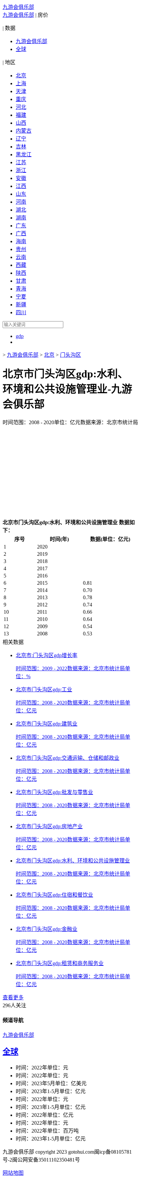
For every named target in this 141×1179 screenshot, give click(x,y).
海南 (21, 241)
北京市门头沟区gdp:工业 (44, 689)
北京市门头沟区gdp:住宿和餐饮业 (54, 895)
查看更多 (13, 997)
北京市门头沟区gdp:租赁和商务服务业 (60, 963)
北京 (21, 75)
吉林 (21, 146)
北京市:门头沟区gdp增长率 (46, 655)
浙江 (21, 170)
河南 (21, 202)
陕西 (21, 273)
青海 (21, 289)
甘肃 (21, 281)
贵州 (21, 249)
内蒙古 (23, 131)
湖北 (21, 210)
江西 (21, 186)
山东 (21, 194)
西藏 (21, 265)
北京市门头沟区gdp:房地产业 (49, 826)
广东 (21, 225)
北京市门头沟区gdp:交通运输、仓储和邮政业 (67, 758)
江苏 (21, 162)
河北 (21, 107)
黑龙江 (23, 154)
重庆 (21, 99)
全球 (21, 49)
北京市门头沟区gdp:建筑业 (46, 724)
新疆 (21, 304)
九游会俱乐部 (18, 7)
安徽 (21, 178)
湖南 (21, 217)
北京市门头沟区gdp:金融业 (46, 929)
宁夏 (21, 296)
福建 (21, 115)
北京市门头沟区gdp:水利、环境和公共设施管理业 (73, 860)
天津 (21, 91)
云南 (21, 257)
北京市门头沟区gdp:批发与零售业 (54, 792)
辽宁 (21, 138)
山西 (21, 123)
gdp (20, 336)
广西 (21, 233)
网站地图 (13, 1173)
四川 (21, 312)
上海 (21, 83)
